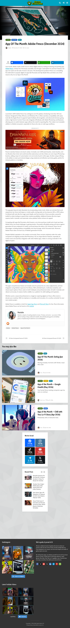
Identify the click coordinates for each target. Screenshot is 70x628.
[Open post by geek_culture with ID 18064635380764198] (7, 552)
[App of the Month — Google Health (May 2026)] (18, 390)
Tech (20, 39)
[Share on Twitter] (30, 62)
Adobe (8, 328)
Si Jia (41, 372)
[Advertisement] (36, 55)
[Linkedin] (50, 564)
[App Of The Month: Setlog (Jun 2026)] (18, 362)
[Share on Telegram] (57, 62)
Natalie (9, 47)
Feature (8, 39)
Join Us (41, 625)
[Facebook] (37, 564)
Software (14, 39)
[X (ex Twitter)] (47, 564)
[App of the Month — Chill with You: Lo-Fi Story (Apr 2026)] (18, 417)
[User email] (7, 323)
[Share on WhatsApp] (44, 62)
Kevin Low (42, 400)
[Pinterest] (56, 564)
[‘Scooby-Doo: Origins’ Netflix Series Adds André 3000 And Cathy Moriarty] (28, 485)
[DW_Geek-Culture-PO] (35, 139)
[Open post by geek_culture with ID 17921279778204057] (18, 566)
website (31, 306)
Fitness (45, 381)
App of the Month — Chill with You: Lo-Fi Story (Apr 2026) (50, 413)
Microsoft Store (44, 304)
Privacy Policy (30, 625)
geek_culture (7, 547)
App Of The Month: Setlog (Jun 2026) (50, 358)
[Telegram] (53, 564)
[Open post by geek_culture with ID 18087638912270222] (29, 552)
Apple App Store (32, 304)
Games (45, 408)
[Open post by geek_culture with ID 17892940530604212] (29, 566)
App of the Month (25, 328)
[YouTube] (44, 564)
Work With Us (36, 625)
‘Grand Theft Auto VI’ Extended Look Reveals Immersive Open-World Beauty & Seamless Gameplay (39, 504)
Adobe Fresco (9, 68)
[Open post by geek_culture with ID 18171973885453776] (7, 566)
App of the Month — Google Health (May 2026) (49, 385)
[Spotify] (60, 564)
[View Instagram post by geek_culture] (11, 558)
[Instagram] (40, 564)
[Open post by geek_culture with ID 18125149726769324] (18, 552)
